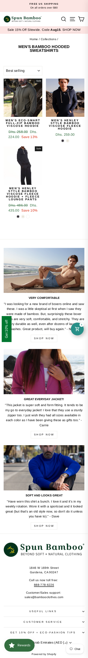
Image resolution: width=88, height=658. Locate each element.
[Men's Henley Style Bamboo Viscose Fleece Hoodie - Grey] (67, 140)
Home (34, 39)
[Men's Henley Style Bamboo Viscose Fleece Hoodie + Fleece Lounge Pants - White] (27, 216)
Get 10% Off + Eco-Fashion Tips (43, 632)
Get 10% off (6, 329)
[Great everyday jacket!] (44, 371)
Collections (48, 39)
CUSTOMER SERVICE (42, 621)
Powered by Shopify (44, 654)
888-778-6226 (44, 584)
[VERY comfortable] (44, 270)
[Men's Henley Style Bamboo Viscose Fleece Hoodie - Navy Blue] (62, 140)
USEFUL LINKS (43, 611)
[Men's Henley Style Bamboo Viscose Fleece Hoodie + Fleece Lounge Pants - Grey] (23, 216)
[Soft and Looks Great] (44, 467)
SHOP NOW (71, 29)
